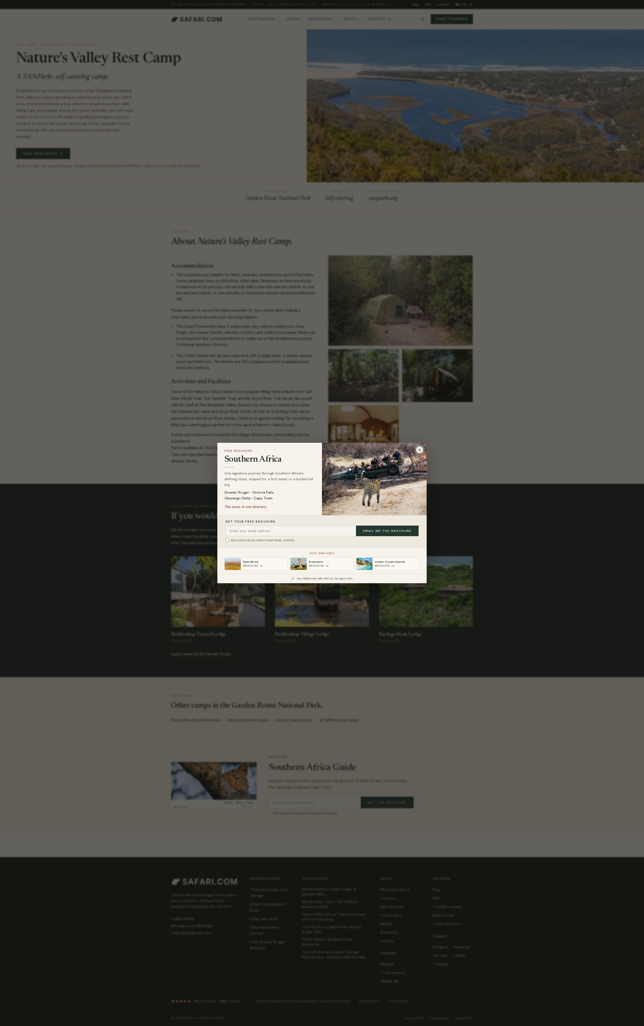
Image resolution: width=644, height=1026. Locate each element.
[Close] (420, 450)
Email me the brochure (387, 531)
